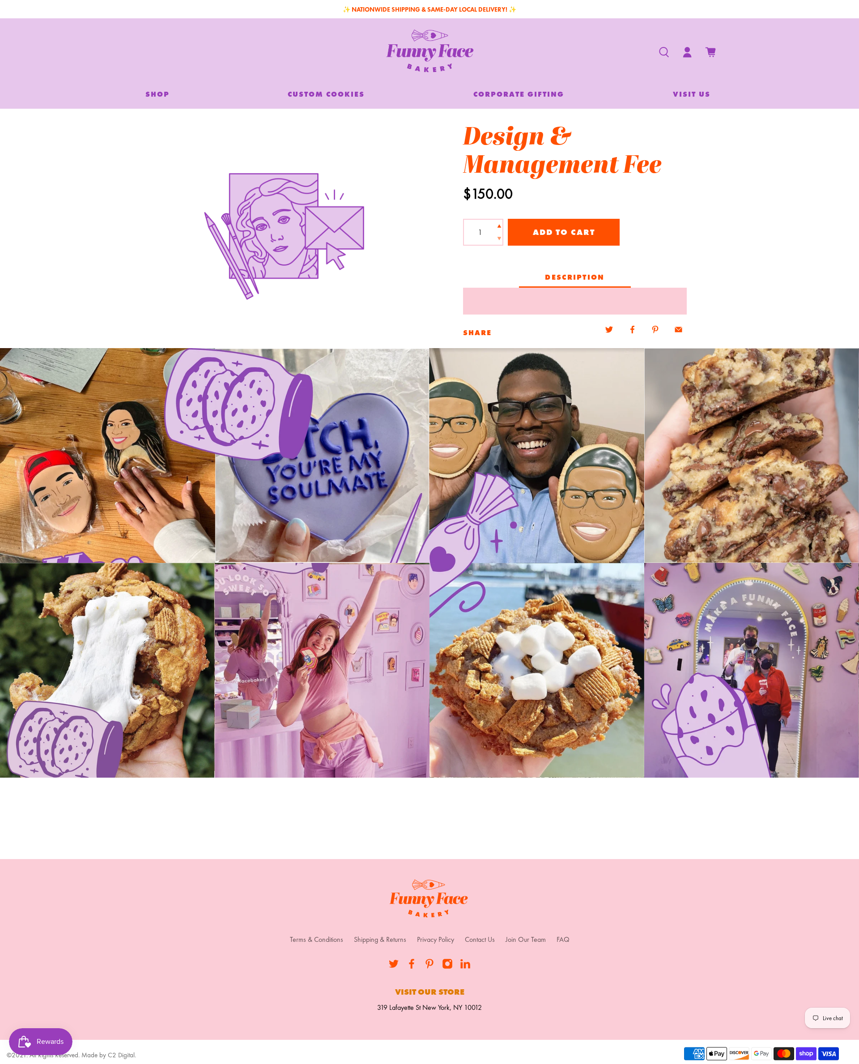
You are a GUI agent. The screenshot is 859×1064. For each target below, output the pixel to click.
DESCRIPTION (574, 277)
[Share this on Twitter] (609, 329)
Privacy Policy (435, 939)
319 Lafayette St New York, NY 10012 (429, 1007)
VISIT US (691, 94)
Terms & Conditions (316, 939)
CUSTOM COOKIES (326, 94)
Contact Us (480, 939)
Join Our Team (526, 939)
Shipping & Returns (380, 939)
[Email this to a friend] (678, 329)
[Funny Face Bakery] (429, 52)
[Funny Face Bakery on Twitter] (393, 966)
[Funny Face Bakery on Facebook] (411, 966)
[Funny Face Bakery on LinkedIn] (465, 966)
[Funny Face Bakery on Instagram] (447, 966)
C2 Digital (121, 1055)
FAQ (563, 939)
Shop (157, 94)
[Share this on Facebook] (632, 329)
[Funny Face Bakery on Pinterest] (429, 966)
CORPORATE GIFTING (518, 94)
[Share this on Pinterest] (655, 329)
